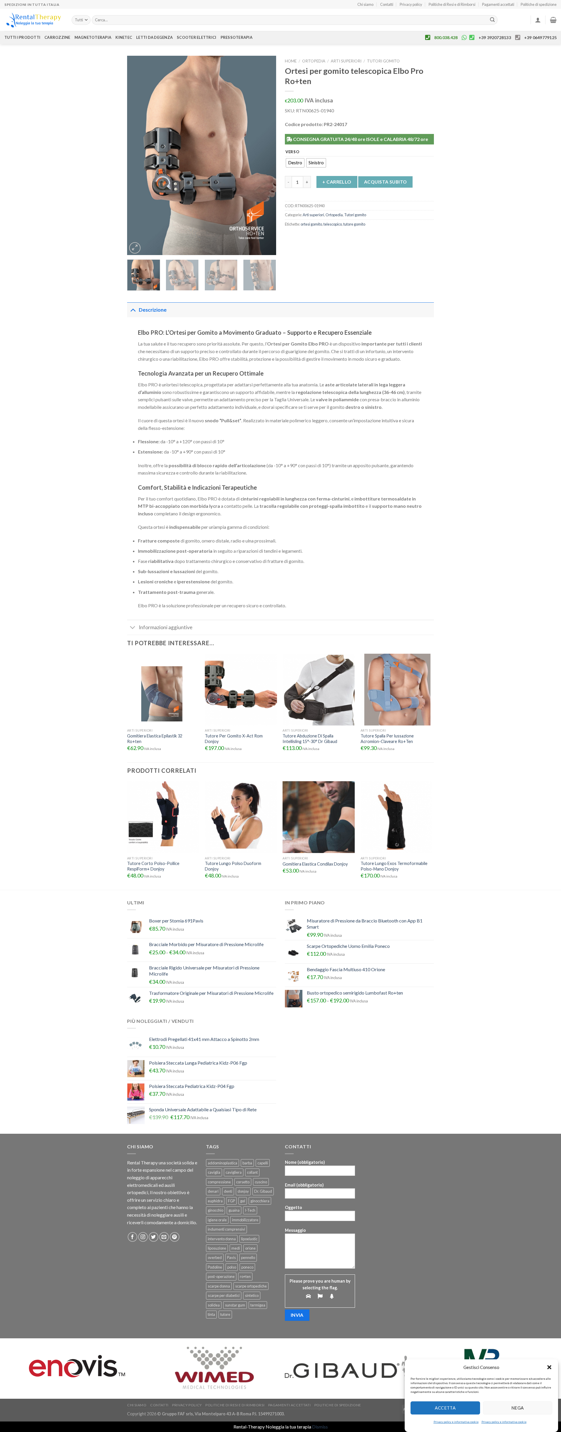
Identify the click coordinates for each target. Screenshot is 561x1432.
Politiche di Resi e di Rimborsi (452, 4)
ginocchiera (259, 1201)
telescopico (332, 224)
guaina (234, 1210)
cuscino (261, 1182)
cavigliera (234, 1172)
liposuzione (217, 1248)
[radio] (295, 162)
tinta (211, 1314)
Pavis (231, 1257)
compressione (219, 1182)
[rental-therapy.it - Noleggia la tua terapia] (33, 20)
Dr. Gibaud (263, 1191)
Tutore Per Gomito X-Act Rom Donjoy (234, 738)
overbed (215, 1257)
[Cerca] (492, 20)
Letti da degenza (154, 37)
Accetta (445, 1407)
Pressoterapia (236, 37)
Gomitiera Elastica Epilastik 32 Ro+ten (154, 738)
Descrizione (153, 310)
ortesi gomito (311, 224)
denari (213, 1191)
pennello (248, 1257)
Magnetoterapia (93, 37)
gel (242, 1201)
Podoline (215, 1267)
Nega (517, 1407)
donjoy (243, 1191)
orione (250, 1248)
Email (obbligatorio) (304, 1184)
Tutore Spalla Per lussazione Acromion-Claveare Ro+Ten (387, 738)
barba (247, 1163)
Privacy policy (411, 4)
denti (228, 1191)
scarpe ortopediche (251, 1286)
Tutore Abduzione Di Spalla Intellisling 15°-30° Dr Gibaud (310, 738)
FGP (231, 1201)
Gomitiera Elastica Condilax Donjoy (315, 863)
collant (252, 1172)
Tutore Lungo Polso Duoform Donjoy (233, 866)
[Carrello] (553, 19)
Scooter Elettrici (196, 37)
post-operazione (221, 1276)
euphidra (215, 1201)
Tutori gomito (383, 61)
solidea (214, 1305)
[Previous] (137, 155)
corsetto (243, 1182)
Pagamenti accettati (498, 4)
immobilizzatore (245, 1220)
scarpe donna (219, 1286)
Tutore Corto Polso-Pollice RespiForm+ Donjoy (153, 866)
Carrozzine (57, 37)
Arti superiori (346, 61)
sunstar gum (235, 1305)
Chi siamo (365, 4)
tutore (225, 1314)
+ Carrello (337, 181)
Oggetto (293, 1207)
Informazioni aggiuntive (166, 627)
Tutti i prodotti (22, 37)
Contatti (386, 4)
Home (291, 61)
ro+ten (245, 1276)
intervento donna (222, 1238)
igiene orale (217, 1220)
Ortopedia (313, 61)
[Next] (266, 155)
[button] (549, 1367)
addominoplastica (222, 1163)
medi (235, 1248)
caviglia (214, 1172)
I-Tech (250, 1210)
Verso (292, 152)
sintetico (252, 1295)
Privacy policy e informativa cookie (456, 1422)
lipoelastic (249, 1238)
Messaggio (295, 1230)
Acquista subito (385, 181)
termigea (257, 1305)
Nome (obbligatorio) (305, 1162)
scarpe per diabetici (224, 1295)
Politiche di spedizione (539, 4)
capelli (262, 1163)
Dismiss (320, 1426)
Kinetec (123, 37)
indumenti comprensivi (226, 1229)
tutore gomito (354, 224)
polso (231, 1267)
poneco (247, 1267)
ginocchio (215, 1210)
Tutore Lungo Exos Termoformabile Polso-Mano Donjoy (394, 866)
